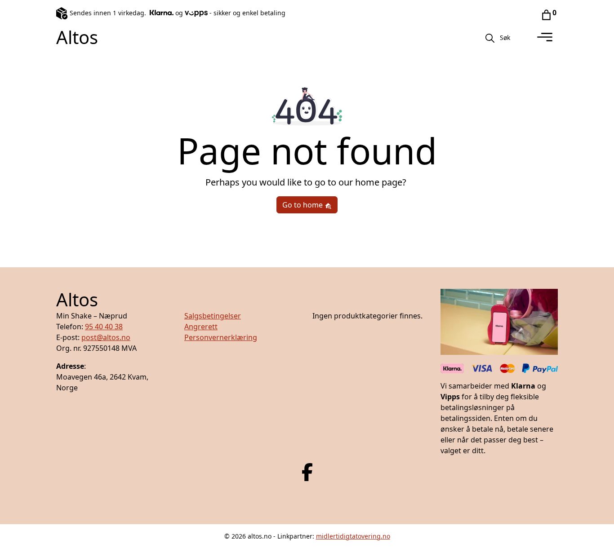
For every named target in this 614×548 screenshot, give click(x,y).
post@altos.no (105, 337)
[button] (505, 37)
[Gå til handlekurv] (546, 14)
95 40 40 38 (104, 326)
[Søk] (490, 37)
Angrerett (201, 326)
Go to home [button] (303, 205)
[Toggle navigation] (545, 37)
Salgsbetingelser (212, 316)
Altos (77, 37)
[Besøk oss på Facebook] (307, 471)
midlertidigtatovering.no (353, 536)
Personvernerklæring (220, 337)
